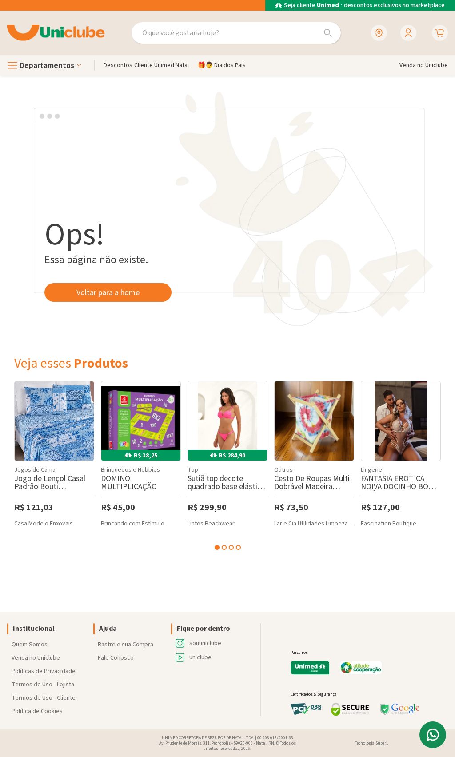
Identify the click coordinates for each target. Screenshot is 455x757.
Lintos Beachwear (211, 524)
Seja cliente (311, 5)
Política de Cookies (37, 711)
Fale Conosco (116, 657)
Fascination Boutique (388, 524)
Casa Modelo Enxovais (43, 524)
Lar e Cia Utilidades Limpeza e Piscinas (314, 524)
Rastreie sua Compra (125, 644)
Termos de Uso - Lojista (43, 684)
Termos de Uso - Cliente (44, 697)
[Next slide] (439, 464)
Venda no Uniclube (36, 657)
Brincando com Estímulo (132, 524)
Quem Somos (30, 644)
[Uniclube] (56, 33)
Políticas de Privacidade (44, 671)
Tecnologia (371, 743)
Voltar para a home (108, 292)
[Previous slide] (16, 464)
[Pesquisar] (328, 33)
